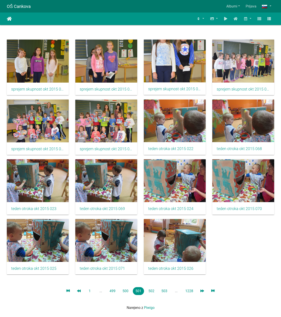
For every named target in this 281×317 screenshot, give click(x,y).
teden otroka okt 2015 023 (33, 209)
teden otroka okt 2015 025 (33, 268)
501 (138, 291)
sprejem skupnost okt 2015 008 (174, 89)
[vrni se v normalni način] (236, 18)
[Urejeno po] (200, 18)
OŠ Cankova (19, 6)
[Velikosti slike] (214, 18)
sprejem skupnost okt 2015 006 (37, 89)
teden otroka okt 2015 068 (239, 149)
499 (112, 291)
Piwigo (149, 308)
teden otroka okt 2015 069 (102, 209)
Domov (9, 19)
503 (164, 291)
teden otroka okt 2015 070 (239, 209)
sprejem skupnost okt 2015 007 (106, 89)
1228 (189, 291)
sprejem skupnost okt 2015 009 (243, 89)
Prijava (251, 6)
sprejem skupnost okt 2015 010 (37, 149)
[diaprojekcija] (226, 18)
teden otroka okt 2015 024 (170, 209)
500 (125, 291)
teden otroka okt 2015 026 (170, 268)
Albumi (231, 6)
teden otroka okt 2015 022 (170, 149)
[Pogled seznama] (269, 18)
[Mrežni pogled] (259, 18)
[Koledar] (247, 18)
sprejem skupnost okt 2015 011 (106, 149)
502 (151, 291)
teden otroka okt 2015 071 (102, 268)
